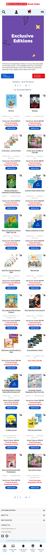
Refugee (35, 111)
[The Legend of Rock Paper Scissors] (11, 301)
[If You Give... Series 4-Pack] (11, 141)
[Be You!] (11, 101)
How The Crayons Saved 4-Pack (11, 271)
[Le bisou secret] (11, 421)
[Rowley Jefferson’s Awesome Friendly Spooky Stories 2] (11, 181)
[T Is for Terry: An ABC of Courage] (35, 141)
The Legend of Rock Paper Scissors (11, 311)
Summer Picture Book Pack (35, 190)
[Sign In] (16, 12)
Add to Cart (11, 128)
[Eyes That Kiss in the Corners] (35, 301)
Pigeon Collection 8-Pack (35, 230)
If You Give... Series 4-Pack (11, 150)
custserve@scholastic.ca (8, 528)
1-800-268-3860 (6, 532)
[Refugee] (34, 101)
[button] (5, 548)
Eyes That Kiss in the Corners (35, 310)
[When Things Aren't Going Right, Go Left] (11, 221)
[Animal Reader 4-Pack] (35, 341)
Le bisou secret (11, 430)
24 (27, 85)
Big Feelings (35, 270)
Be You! (11, 111)
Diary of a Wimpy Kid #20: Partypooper (11, 471)
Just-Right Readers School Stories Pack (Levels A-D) (11, 391)
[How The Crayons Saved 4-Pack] (11, 261)
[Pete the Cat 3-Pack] (35, 421)
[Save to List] (20, 95)
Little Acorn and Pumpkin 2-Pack (11, 351)
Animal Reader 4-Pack (35, 350)
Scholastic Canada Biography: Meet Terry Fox (35, 391)
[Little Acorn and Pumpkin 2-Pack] (11, 341)
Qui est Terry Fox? (34, 470)
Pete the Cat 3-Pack (35, 430)
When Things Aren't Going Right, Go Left (11, 231)
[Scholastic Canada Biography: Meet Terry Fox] (35, 381)
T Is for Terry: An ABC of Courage (35, 151)
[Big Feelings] (35, 261)
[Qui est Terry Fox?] (35, 461)
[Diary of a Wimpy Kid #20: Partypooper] (11, 461)
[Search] (3, 12)
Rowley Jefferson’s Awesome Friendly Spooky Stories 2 (11, 191)
